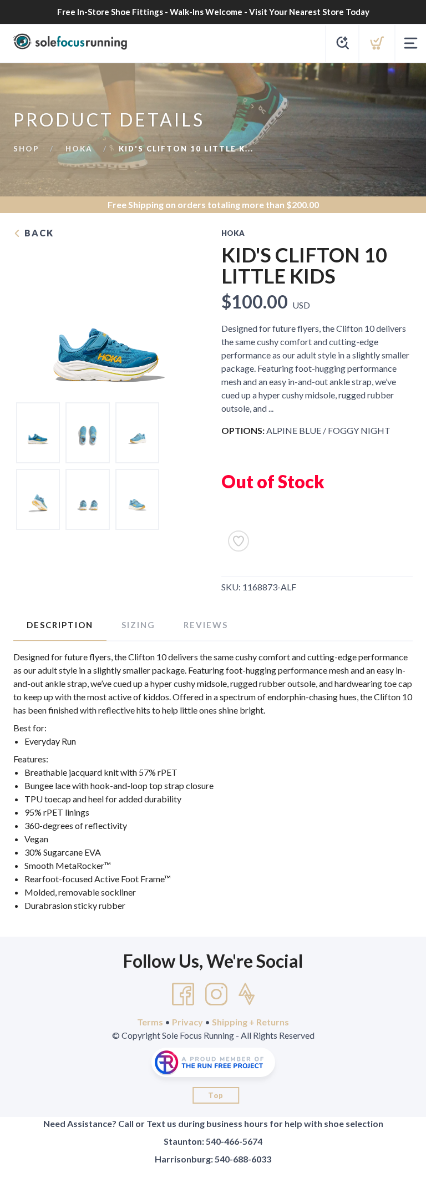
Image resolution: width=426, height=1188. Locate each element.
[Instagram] (216, 994)
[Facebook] (183, 994)
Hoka (79, 148)
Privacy (187, 1022)
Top (216, 1095)
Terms (150, 1022)
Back (38, 233)
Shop (26, 148)
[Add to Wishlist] (238, 541)
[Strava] (246, 994)
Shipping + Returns (250, 1022)
